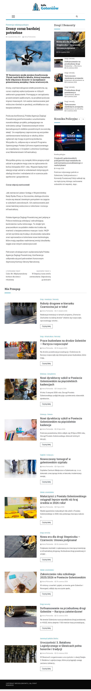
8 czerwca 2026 (71, 82)
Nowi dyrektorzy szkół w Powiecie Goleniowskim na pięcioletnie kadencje (61, 422)
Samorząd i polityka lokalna (49, 638)
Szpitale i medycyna (46, 455)
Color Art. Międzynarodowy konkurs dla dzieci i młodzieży (16, 277)
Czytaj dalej (46, 326)
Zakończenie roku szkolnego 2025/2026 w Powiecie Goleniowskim (63, 576)
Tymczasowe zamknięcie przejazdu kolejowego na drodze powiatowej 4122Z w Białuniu (74, 109)
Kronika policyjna (59, 154)
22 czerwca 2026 (72, 68)
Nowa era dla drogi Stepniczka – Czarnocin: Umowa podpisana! (69, 45)
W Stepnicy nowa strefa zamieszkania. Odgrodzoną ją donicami (40, 277)
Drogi (42, 299)
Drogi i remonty (62, 38)
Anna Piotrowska (29, 37)
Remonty (56, 299)
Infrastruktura (49, 336)
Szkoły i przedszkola (47, 492)
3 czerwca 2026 (71, 111)
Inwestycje (48, 299)
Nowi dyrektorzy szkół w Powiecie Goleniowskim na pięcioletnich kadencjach (61, 381)
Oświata (49, 414)
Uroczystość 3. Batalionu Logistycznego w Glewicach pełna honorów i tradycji (61, 646)
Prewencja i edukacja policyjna (17, 25)
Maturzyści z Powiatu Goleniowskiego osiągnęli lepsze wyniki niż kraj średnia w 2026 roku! (63, 500)
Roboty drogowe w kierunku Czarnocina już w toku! (57, 305)
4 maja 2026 (60, 168)
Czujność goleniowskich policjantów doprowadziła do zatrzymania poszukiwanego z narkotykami (68, 161)
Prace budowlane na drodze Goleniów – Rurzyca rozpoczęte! (63, 342)
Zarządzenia (51, 374)
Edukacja (43, 374)
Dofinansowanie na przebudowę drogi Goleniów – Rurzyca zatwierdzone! (73, 65)
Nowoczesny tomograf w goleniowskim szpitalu (55, 461)
